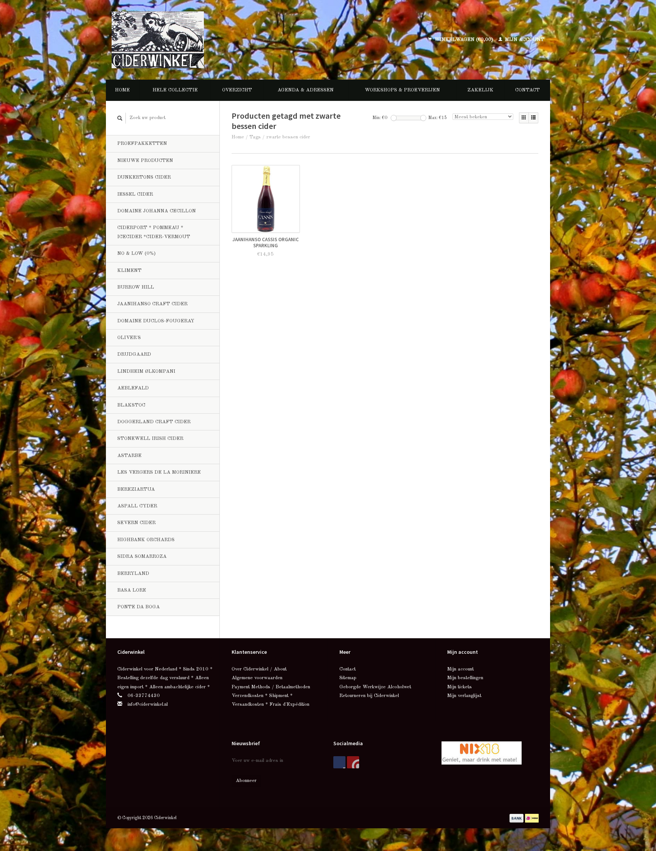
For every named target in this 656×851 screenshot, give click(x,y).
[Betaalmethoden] (517, 817)
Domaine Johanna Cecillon (156, 211)
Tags (255, 137)
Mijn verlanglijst (464, 695)
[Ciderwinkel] (207, 39)
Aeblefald (133, 388)
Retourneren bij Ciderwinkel (369, 695)
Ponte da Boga (138, 606)
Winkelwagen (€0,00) (464, 39)
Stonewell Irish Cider (150, 438)
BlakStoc (131, 405)
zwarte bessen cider (288, 137)
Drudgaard (134, 354)
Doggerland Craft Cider (154, 421)
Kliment (129, 270)
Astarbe (129, 455)
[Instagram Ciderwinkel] (353, 762)
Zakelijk (480, 90)
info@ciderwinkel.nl (148, 704)
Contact (527, 90)
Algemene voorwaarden (257, 677)
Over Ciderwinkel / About (259, 669)
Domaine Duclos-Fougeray (155, 321)
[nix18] (482, 752)
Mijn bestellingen (465, 677)
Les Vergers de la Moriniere (159, 472)
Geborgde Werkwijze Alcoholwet (375, 687)
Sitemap (347, 677)
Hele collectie (175, 90)
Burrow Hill (135, 287)
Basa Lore (131, 590)
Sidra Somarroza (142, 556)
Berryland (133, 573)
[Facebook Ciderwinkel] (339, 762)
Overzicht (237, 90)
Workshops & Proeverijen (402, 90)
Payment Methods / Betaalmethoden (271, 687)
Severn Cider (136, 522)
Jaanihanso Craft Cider (152, 303)
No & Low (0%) (136, 253)
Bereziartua (136, 489)
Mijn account (523, 39)
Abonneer (246, 780)
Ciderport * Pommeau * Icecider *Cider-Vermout (153, 232)
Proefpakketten (142, 143)
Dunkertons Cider (144, 177)
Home (122, 90)
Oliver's (129, 337)
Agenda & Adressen (306, 90)
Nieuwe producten (145, 160)
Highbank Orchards (146, 539)
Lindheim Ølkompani (146, 371)
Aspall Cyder (137, 506)
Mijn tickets (459, 687)
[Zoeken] (120, 118)
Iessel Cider (135, 194)
